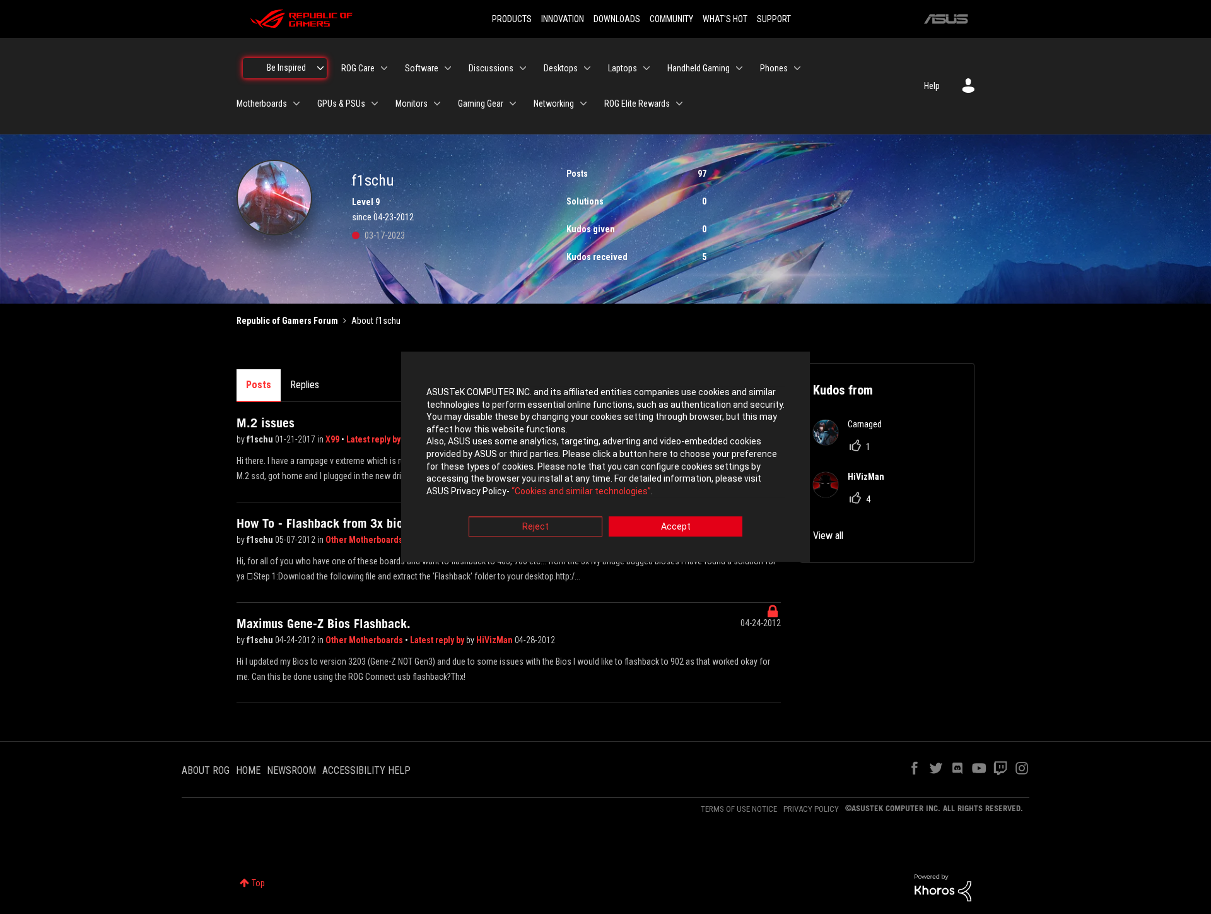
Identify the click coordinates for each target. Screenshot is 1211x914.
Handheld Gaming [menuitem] (698, 68)
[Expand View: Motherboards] (296, 103)
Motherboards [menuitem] (262, 103)
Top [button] (258, 883)
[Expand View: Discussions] (523, 68)
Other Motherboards (365, 540)
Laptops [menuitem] (622, 68)
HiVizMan (495, 640)
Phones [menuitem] (774, 68)
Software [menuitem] (421, 68)
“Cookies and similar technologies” (581, 491)
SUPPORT (774, 19)
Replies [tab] (304, 385)
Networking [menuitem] (554, 103)
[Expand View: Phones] (797, 68)
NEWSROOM (291, 770)
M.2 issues (266, 422)
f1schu (261, 439)
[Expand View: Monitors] (437, 103)
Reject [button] (535, 527)
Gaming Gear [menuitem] (480, 103)
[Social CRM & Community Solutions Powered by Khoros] (943, 887)
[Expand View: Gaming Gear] (512, 103)
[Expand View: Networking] (583, 103)
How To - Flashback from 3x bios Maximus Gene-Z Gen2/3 (389, 523)
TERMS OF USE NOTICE (739, 809)
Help (932, 86)
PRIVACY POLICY (811, 809)
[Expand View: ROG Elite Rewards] (679, 103)
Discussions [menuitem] (491, 68)
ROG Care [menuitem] (358, 68)
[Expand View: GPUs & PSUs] (374, 103)
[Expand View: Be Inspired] (320, 68)
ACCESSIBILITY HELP (366, 770)
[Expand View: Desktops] (587, 68)
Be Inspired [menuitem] (286, 67)
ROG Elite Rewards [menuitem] (637, 103)
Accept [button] (676, 527)
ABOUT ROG (206, 770)
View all (828, 536)
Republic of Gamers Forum (287, 321)
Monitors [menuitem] (411, 103)
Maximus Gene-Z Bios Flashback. (324, 623)
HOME (248, 770)
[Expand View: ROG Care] (384, 68)
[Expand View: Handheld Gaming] (739, 68)
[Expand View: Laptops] (646, 68)
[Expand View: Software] (448, 68)
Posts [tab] (258, 385)
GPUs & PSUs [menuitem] (341, 103)
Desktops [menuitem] (561, 68)
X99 (333, 439)
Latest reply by (374, 439)
